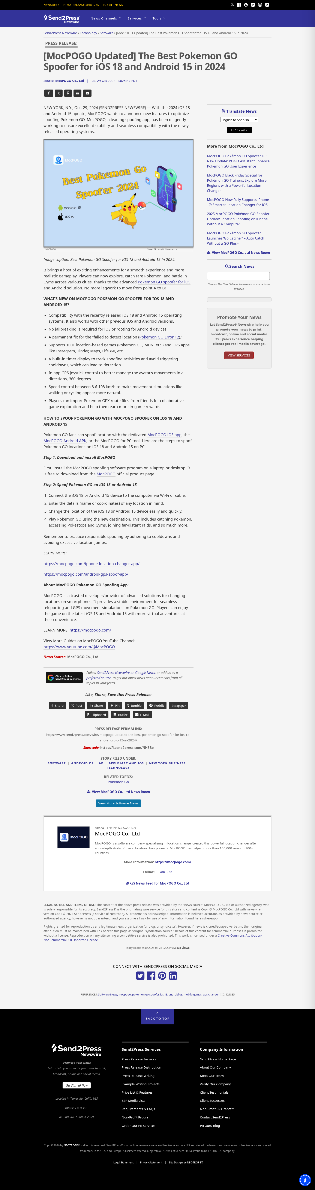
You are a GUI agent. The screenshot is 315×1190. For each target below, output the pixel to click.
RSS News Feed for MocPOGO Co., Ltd (159, 883)
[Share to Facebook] (48, 93)
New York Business (167, 763)
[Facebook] (239, 4)
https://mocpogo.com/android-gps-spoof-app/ (86, 574)
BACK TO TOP (158, 1018)
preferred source (98, 677)
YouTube (166, 872)
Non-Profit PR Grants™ (217, 1109)
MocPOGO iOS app (164, 434)
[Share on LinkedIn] (77, 93)
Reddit (158, 705)
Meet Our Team (212, 1075)
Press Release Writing (138, 1075)
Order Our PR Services (138, 1125)
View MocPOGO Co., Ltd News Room (120, 792)
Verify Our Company (215, 1084)
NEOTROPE (71, 1145)
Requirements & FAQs (138, 1109)
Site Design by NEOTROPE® (186, 1162)
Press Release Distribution (141, 1067)
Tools (157, 18)
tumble (135, 705)
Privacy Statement (151, 1162)
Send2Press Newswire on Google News (126, 672)
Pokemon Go (118, 782)
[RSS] (267, 4)
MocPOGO (106, 473)
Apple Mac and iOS (126, 763)
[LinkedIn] (253, 4)
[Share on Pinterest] (68, 93)
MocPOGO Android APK (65, 440)
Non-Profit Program (137, 1117)
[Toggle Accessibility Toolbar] (305, 1180)
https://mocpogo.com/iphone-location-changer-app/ (92, 563)
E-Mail (144, 715)
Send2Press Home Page (218, 1059)
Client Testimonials (214, 1092)
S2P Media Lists (133, 1100)
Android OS (82, 763)
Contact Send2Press (215, 1117)
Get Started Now (77, 1085)
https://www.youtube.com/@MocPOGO (79, 646)
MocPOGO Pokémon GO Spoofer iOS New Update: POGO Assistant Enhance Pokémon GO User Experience (238, 161)
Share (58, 705)
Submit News (113, 5)
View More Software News (118, 803)
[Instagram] (260, 4)
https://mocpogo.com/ (90, 630)
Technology (118, 768)
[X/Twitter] (140, 978)
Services (135, 18)
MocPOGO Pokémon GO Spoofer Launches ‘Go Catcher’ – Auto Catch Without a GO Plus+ (235, 238)
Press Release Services (81, 5)
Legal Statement (123, 1162)
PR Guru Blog (210, 1125)
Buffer (122, 715)
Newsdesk (51, 5)
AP (101, 763)
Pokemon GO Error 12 (159, 337)
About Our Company (215, 1067)
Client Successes (212, 1100)
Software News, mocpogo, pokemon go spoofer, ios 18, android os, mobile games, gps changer (158, 994)
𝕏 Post (76, 705)
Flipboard (96, 715)
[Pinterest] (246, 4)
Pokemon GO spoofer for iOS (164, 281)
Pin (116, 705)
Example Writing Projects (140, 1084)
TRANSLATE (239, 129)
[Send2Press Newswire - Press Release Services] (63, 21)
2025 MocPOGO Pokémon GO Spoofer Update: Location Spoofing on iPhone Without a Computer (238, 218)
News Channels (104, 18)
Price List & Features (137, 1092)
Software (57, 763)
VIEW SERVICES (239, 355)
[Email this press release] (87, 93)
